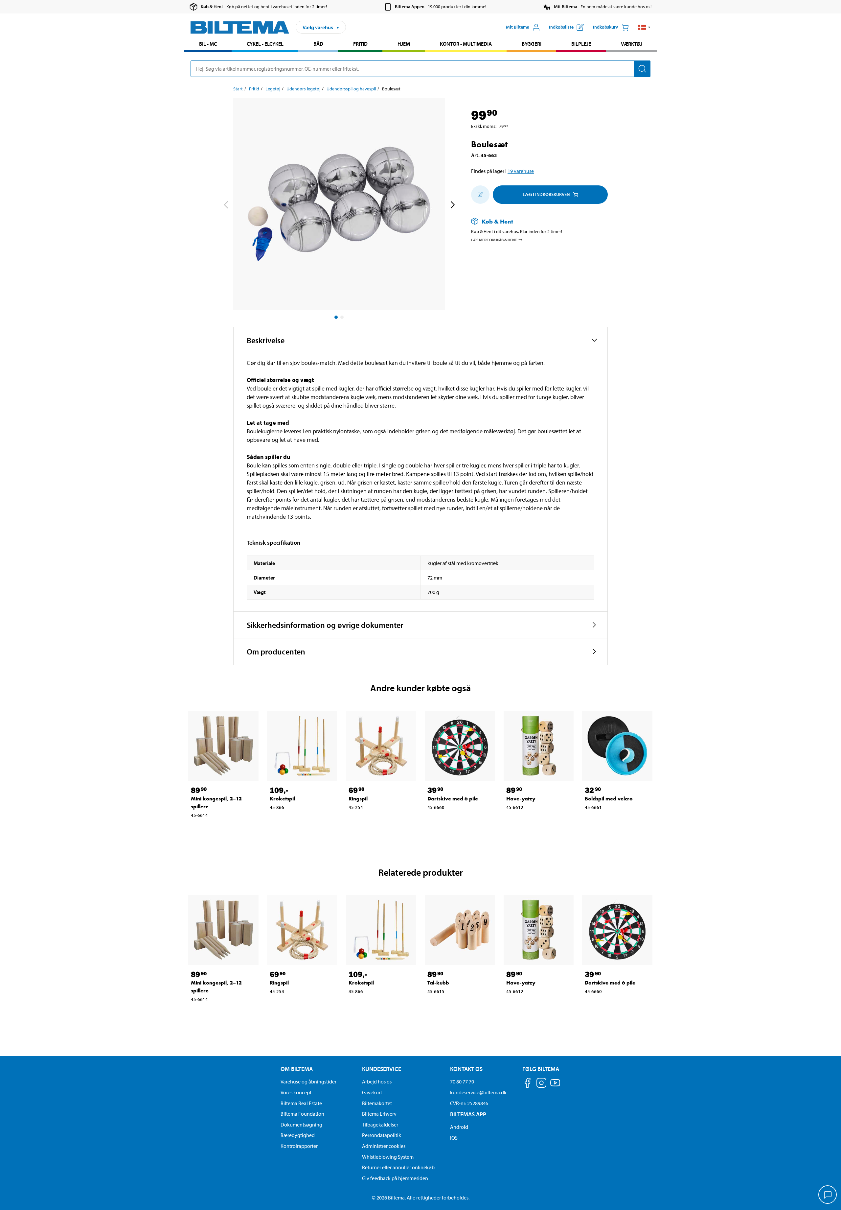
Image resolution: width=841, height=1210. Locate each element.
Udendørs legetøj (303, 89)
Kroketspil (282, 798)
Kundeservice (381, 1069)
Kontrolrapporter (299, 1146)
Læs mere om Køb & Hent (494, 239)
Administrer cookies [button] (383, 1146)
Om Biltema (297, 1069)
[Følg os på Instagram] (541, 1084)
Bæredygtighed (298, 1135)
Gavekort (372, 1092)
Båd (318, 43)
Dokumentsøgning (301, 1124)
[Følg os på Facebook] (527, 1084)
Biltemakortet (377, 1103)
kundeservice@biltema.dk (478, 1092)
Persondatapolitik (381, 1135)
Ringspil (358, 798)
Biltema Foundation (302, 1113)
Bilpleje (581, 43)
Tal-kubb (438, 982)
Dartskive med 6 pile (452, 798)
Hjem (404, 43)
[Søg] (642, 68)
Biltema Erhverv (379, 1113)
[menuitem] (208, 44)
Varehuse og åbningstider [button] (308, 1081)
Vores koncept (296, 1092)
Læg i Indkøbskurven (546, 194)
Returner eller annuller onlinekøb (398, 1167)
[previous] (225, 205)
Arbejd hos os (377, 1081)
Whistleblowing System (388, 1156)
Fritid (360, 43)
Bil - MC (208, 43)
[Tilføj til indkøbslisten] (480, 194)
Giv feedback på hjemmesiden (395, 1178)
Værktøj (631, 43)
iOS (454, 1137)
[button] (644, 27)
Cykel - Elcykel (265, 43)
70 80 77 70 (462, 1081)
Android (459, 1127)
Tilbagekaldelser (380, 1124)
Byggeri (531, 43)
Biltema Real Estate (301, 1103)
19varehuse (521, 171)
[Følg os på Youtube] (555, 1086)
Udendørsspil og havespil (351, 89)
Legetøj (272, 89)
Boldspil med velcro (609, 798)
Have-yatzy (520, 798)
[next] (452, 205)
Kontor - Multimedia (466, 43)
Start (238, 89)
